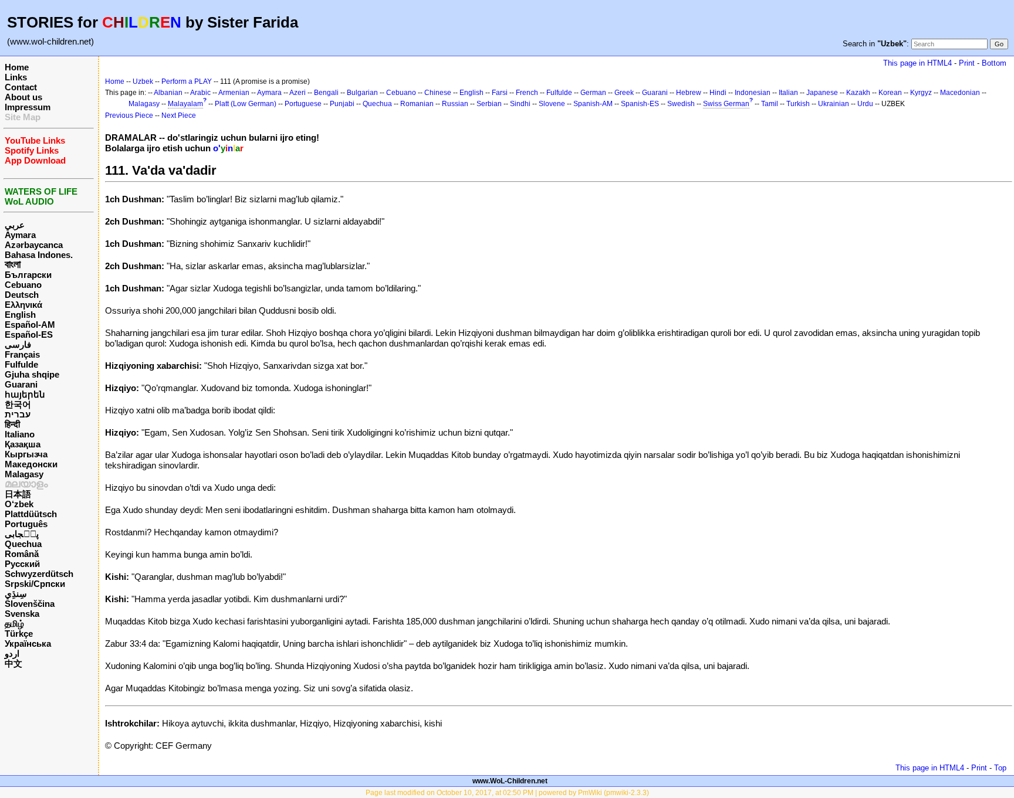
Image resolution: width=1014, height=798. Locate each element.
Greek (624, 93)
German (593, 93)
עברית (18, 414)
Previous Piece (129, 115)
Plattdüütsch (31, 514)
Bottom (994, 63)
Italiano (20, 434)
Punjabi (342, 104)
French (527, 93)
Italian (788, 93)
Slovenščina (30, 604)
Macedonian (960, 93)
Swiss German (726, 104)
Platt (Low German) (245, 104)
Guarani (21, 384)
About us (23, 97)
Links (16, 77)
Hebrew (688, 93)
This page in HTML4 (917, 63)
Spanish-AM (593, 104)
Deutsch (22, 295)
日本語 (18, 494)
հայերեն (25, 394)
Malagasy (24, 474)
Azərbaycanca (34, 245)
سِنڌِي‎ (16, 594)
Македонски (31, 464)
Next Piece (178, 115)
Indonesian (752, 93)
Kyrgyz (921, 93)
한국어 (18, 404)
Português (26, 524)
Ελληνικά (23, 305)
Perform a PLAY (186, 81)
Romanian (417, 104)
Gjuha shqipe (32, 374)
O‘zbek (19, 504)
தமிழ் (14, 624)
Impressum (27, 107)
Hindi (717, 93)
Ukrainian (833, 104)
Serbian (489, 104)
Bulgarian (362, 93)
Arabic (200, 93)
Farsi (500, 93)
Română (22, 554)
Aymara (20, 235)
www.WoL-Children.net (509, 781)
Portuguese (303, 104)
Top (1000, 767)
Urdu (865, 104)
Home (17, 67)
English (20, 315)
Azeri (297, 93)
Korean (890, 93)
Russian (455, 104)
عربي (15, 225)
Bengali (326, 93)
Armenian (233, 93)
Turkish (798, 104)
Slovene (552, 104)
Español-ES (29, 334)
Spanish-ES (640, 104)
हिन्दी (12, 424)
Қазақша (22, 444)
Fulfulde (21, 364)
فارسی (18, 344)
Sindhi (520, 104)
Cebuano (23, 285)
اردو (12, 653)
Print (967, 63)
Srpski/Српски (35, 584)
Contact (21, 87)
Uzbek (143, 81)
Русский (22, 564)
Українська (28, 643)
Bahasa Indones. (39, 255)
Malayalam (185, 104)
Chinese (437, 93)
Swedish (681, 104)
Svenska (22, 614)
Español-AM (30, 325)
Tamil (769, 104)
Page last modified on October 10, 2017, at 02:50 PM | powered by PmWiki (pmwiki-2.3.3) (507, 793)
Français (22, 354)
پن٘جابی (22, 534)
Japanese (822, 93)
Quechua (23, 544)
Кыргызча (26, 454)
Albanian (168, 93)
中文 (13, 663)
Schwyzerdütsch (39, 574)
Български (28, 275)
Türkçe (19, 634)
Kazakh (858, 93)
